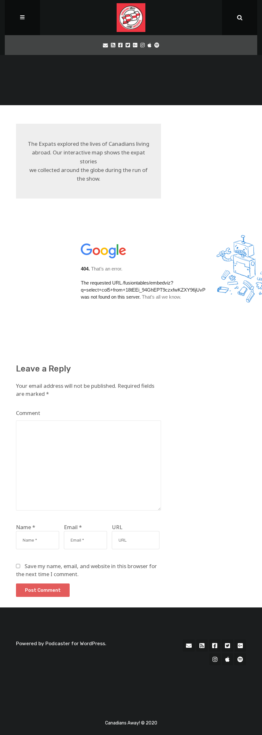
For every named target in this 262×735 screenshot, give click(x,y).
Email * (73, 527)
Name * (25, 527)
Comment (28, 413)
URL (117, 527)
